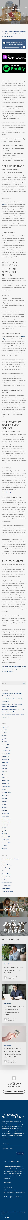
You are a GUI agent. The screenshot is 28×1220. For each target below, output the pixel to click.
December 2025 (6, 750)
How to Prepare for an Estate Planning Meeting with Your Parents (12, 694)
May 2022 (4, 828)
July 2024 (4, 798)
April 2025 (4, 774)
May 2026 (4, 736)
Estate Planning (6, 868)
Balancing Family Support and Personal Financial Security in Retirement (12, 705)
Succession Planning (7, 885)
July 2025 (4, 765)
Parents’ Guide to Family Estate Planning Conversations (12, 700)
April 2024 (4, 807)
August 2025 (5, 762)
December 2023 (6, 819)
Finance (4, 870)
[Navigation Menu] (26, 7)
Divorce (4, 862)
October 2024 (5, 789)
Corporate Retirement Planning (10, 859)
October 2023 (5, 825)
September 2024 (6, 792)
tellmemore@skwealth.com (11, 1190)
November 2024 (6, 786)
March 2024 (5, 810)
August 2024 (5, 795)
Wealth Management (7, 891)
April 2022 (4, 831)
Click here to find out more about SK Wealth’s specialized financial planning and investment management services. (14, 34)
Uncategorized (6, 888)
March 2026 (5, 741)
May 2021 (4, 848)
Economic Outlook (7, 865)
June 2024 (4, 801)
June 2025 (4, 768)
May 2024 (4, 804)
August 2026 (5, 727)
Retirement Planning (7, 882)
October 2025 (5, 756)
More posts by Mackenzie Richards (14, 1091)
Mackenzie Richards (10, 19)
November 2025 (6, 753)
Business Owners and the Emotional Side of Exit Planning (13, 716)
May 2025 (4, 771)
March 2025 (5, 777)
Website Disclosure (16, 1197)
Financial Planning (6, 873)
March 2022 (5, 834)
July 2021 (4, 845)
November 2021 (6, 837)
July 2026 (4, 730)
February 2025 (5, 780)
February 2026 (5, 744)
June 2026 (4, 733)
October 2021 (5, 839)
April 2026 (4, 739)
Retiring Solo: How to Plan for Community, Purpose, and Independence (13, 710)
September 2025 (6, 759)
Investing (4, 879)
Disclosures (7, 1197)
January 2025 (5, 783)
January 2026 (5, 747)
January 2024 (5, 816)
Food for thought (6, 876)
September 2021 (6, 842)
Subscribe (20, 1153)
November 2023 (6, 822)
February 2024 (5, 813)
